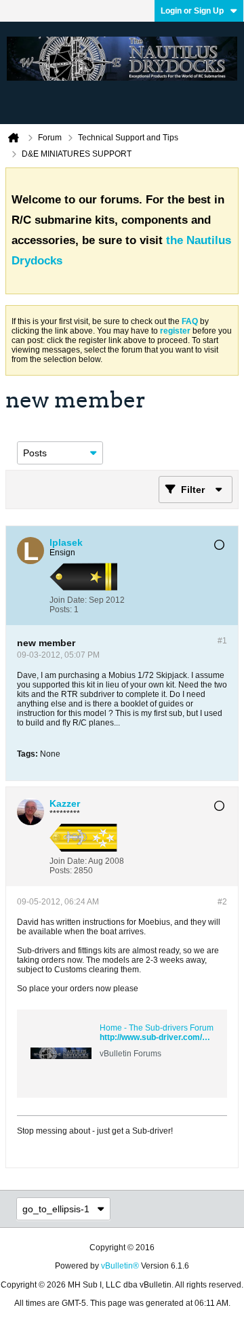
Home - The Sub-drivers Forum (157, 1028)
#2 (222, 901)
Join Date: (68, 600)
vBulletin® (120, 1266)
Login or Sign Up (192, 11)
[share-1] (213, 604)
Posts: (60, 609)
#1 (222, 640)
